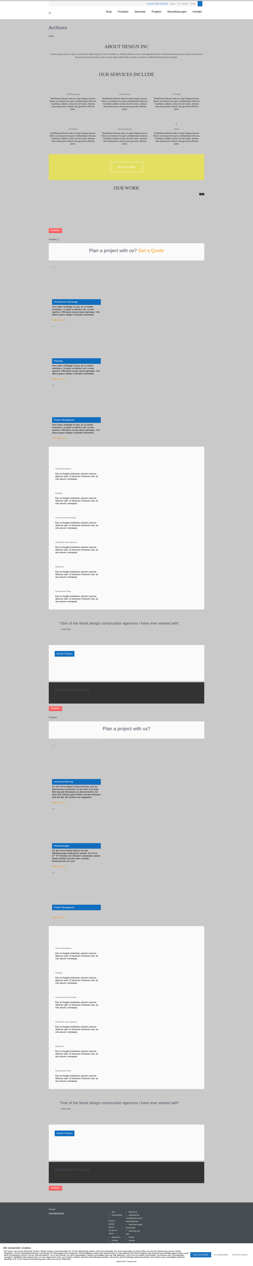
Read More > (55, 230)
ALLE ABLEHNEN (221, 1255)
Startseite (140, 11)
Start (113, 1212)
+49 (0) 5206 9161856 (157, 3)
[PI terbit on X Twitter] (58, 696)
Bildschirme (133, 1212)
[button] (203, 194)
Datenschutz (121, 1261)
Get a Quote (151, 250)
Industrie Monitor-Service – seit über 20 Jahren (113, 1227)
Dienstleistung (117, 1215)
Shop (109, 11)
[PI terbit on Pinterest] (60, 696)
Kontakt (197, 11)
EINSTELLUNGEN (239, 1255)
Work (51, 36)
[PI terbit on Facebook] (56, 696)
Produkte (123, 11)
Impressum (132, 1261)
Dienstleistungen (177, 11)
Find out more (59, 320)
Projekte (156, 11)
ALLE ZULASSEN (200, 1255)
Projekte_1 (54, 239)
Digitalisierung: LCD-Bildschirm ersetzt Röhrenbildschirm (134, 1218)
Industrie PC (65, 216)
